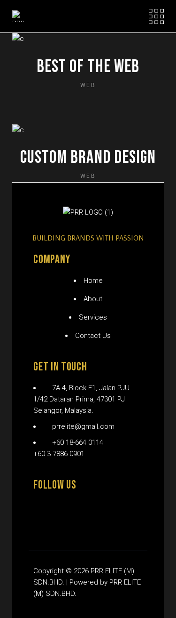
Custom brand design (88, 157)
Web (88, 85)
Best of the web (88, 66)
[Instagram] (78, 512)
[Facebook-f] (45, 512)
